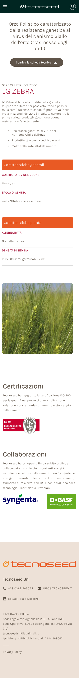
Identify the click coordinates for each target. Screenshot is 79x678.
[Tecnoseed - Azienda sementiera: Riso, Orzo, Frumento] (39, 6)
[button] (5, 6)
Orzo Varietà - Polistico (19, 85)
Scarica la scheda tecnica (33, 62)
